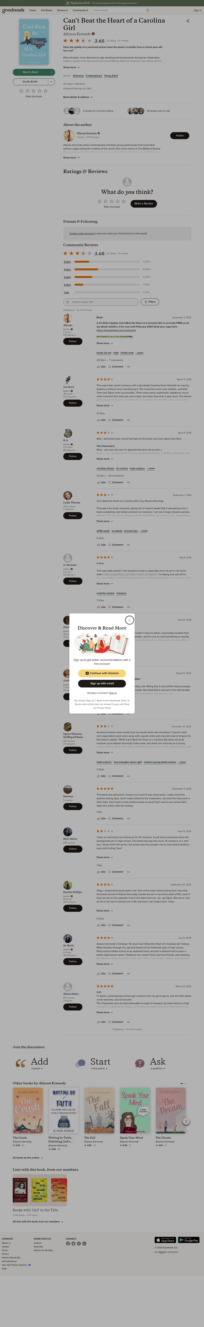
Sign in (113, 693)
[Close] (129, 620)
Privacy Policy (104, 708)
